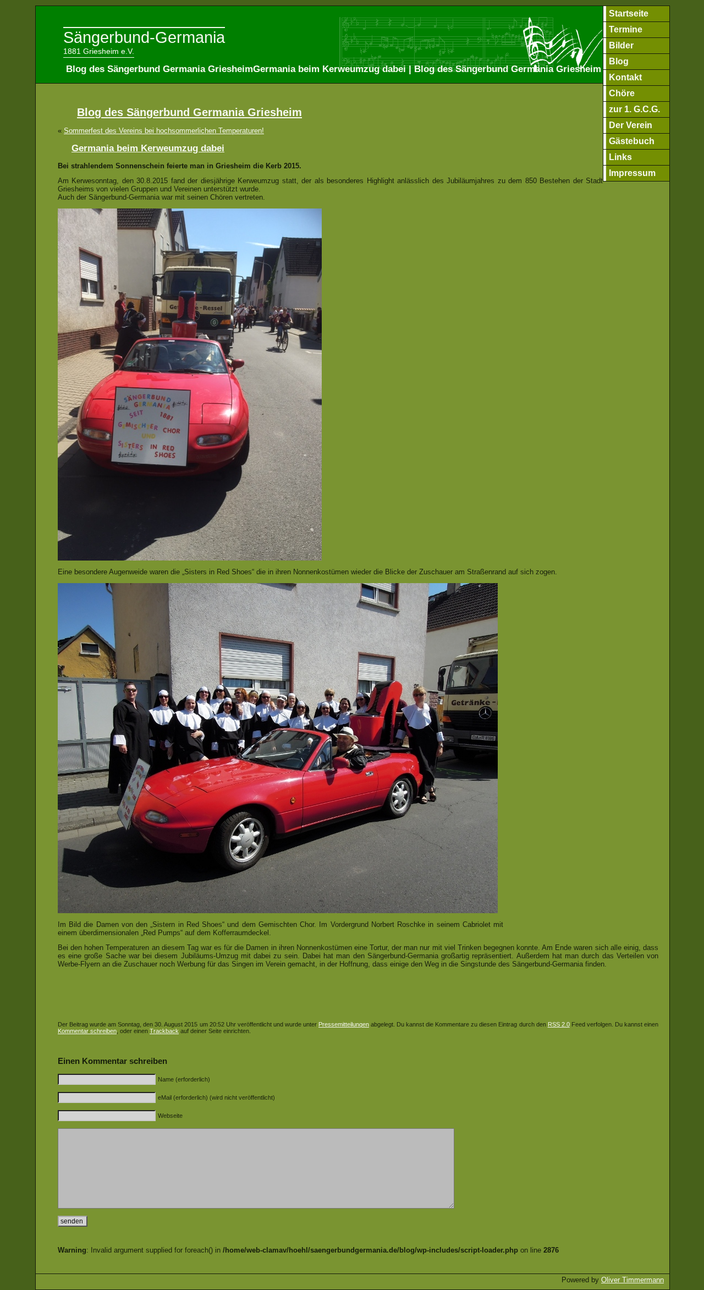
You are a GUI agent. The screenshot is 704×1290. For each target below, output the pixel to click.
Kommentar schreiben (87, 1031)
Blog (619, 61)
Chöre (622, 93)
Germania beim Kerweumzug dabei (148, 148)
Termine (625, 29)
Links (620, 157)
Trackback (164, 1031)
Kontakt (625, 77)
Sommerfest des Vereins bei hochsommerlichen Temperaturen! (164, 131)
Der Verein (630, 125)
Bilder (621, 45)
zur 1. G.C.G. (634, 109)
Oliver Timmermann (632, 1280)
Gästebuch (631, 141)
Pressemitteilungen (343, 1024)
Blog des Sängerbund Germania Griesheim (189, 112)
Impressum (632, 173)
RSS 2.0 (559, 1024)
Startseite (628, 13)
